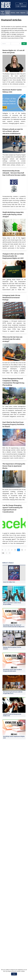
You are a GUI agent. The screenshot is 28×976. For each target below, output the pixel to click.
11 (15, 550)
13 (22, 550)
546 (3, 553)
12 (18, 550)
